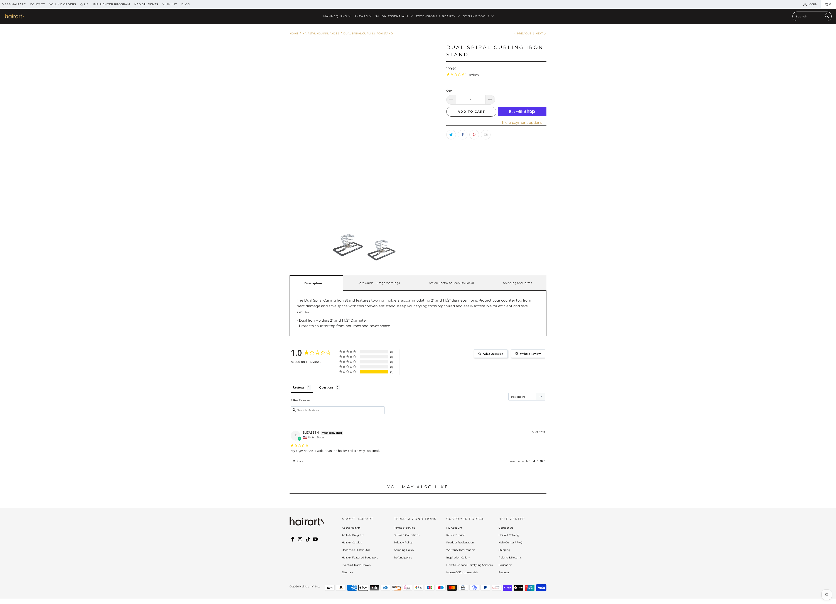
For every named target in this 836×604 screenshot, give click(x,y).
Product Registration (460, 542)
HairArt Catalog (352, 542)
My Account (454, 527)
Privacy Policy (403, 542)
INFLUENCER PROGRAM (111, 4)
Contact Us (506, 527)
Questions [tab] (326, 387)
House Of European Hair (462, 572)
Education (505, 565)
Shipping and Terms (517, 283)
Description (313, 283)
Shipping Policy (404, 549)
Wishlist (169, 4)
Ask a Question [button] (493, 354)
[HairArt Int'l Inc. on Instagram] (300, 539)
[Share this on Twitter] (451, 134)
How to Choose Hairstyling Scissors (469, 565)
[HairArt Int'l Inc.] (14, 16)
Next (539, 33)
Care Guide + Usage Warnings (379, 283)
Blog (185, 4)
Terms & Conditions (407, 535)
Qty (449, 90)
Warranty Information (460, 549)
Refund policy (403, 557)
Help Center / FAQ (510, 542)
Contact (37, 4)
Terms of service (404, 527)
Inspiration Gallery (458, 557)
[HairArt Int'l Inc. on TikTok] (308, 539)
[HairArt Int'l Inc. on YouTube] (315, 539)
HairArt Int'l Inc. (309, 586)
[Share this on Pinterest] (474, 134)
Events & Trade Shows (356, 565)
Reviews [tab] (299, 387)
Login (812, 4)
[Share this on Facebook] (462, 134)
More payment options (522, 122)
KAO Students (146, 4)
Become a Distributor (356, 549)
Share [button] (299, 461)
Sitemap (347, 572)
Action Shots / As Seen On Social (451, 283)
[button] (337, 16)
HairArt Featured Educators (360, 557)
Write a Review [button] (530, 354)
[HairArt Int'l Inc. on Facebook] (293, 539)
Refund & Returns (510, 557)
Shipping (504, 549)
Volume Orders (62, 4)
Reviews (504, 572)
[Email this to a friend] (485, 134)
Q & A (84, 4)
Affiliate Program (353, 535)
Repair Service (455, 535)
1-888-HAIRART (14, 4)
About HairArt (351, 527)
